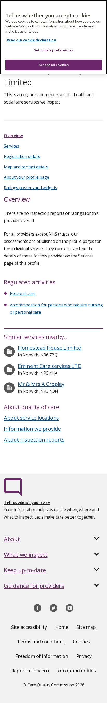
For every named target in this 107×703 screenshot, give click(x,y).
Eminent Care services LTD (49, 365)
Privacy (84, 656)
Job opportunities (76, 670)
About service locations (31, 417)
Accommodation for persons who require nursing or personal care (56, 308)
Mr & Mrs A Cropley (41, 384)
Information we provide (32, 428)
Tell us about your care (27, 502)
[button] (53, 538)
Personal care (23, 293)
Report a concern (30, 670)
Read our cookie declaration (31, 40)
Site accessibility (29, 627)
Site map (86, 627)
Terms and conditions (41, 641)
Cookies (81, 641)
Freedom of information (41, 656)
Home (61, 627)
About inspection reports (34, 439)
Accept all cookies (53, 65)
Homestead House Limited (49, 347)
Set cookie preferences (53, 50)
